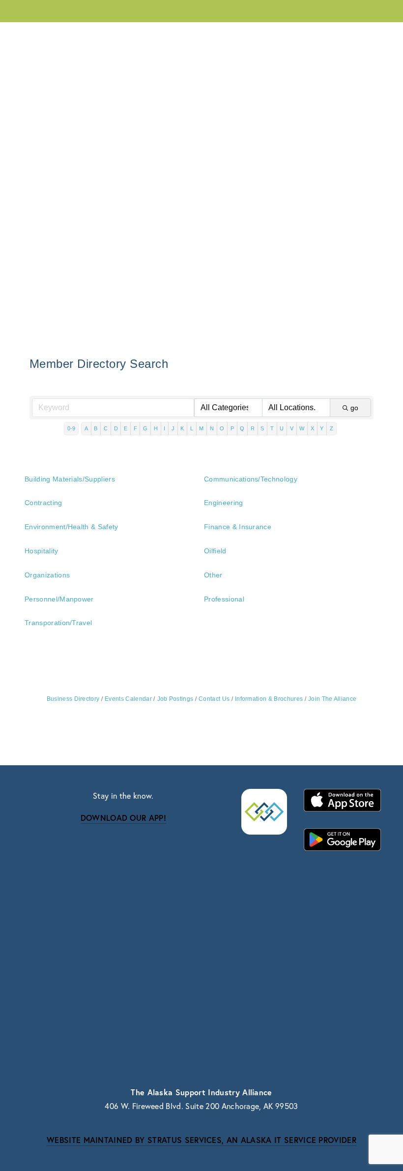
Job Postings (175, 698)
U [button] (282, 428)
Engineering (223, 503)
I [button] (164, 428)
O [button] (222, 428)
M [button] (201, 428)
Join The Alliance (332, 698)
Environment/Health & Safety (71, 527)
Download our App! (123, 817)
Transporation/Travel (58, 623)
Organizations (47, 575)
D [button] (116, 428)
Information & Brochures (269, 698)
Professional (224, 599)
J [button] (173, 428)
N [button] (212, 428)
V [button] (291, 428)
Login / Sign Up (283, 34)
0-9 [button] (71, 428)
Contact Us (355, 34)
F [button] (135, 428)
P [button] (232, 428)
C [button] (106, 428)
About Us (45, 34)
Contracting (43, 503)
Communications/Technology (250, 479)
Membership (111, 34)
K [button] (182, 428)
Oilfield (215, 551)
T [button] (272, 428)
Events (170, 34)
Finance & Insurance (237, 527)
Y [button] (321, 428)
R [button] (253, 428)
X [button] (312, 428)
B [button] (95, 428)
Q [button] (242, 428)
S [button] (262, 428)
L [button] (191, 428)
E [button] (125, 428)
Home (224, 34)
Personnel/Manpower (59, 599)
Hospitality (41, 551)
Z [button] (331, 428)
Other (213, 575)
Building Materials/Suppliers (70, 479)
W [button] (301, 428)
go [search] (354, 408)
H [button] (156, 428)
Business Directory (73, 698)
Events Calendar (128, 698)
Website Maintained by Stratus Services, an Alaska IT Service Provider (201, 1140)
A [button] (86, 428)
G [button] (145, 428)
